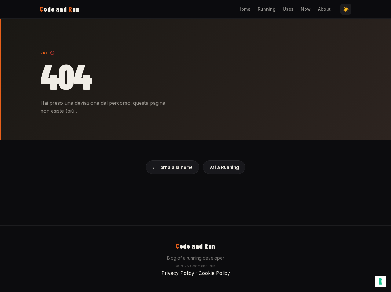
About (324, 9)
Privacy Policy (177, 273)
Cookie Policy (214, 273)
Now (306, 9)
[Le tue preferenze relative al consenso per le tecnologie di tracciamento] (380, 281)
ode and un (60, 9)
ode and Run (196, 246)
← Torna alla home (172, 167)
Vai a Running (224, 167)
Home (244, 9)
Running (267, 9)
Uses (288, 9)
